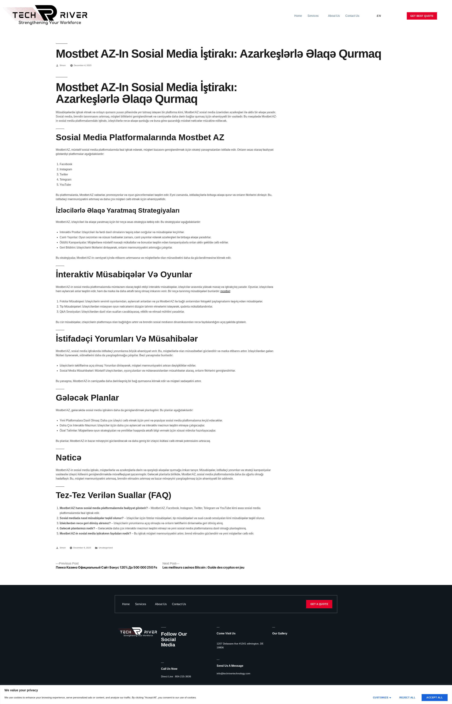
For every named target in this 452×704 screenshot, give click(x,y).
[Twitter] (168, 652)
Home (298, 15)
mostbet (225, 291)
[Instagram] (175, 652)
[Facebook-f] (162, 652)
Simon (63, 65)
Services (313, 15)
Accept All (434, 697)
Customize (380, 697)
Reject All (407, 697)
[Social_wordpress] (181, 652)
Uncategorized (106, 547)
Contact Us (352, 15)
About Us (334, 15)
